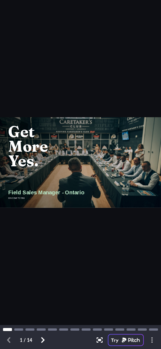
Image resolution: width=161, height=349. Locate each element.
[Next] (43, 340)
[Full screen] (100, 340)
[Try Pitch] (126, 340)
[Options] (152, 340)
